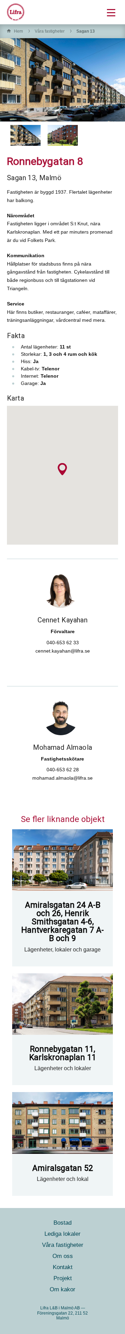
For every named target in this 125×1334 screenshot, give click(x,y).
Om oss (62, 1256)
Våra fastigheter (50, 31)
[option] (25, 135)
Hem (18, 31)
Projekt (62, 1278)
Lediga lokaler (62, 1234)
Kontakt (63, 1267)
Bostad (62, 1222)
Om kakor (62, 1289)
